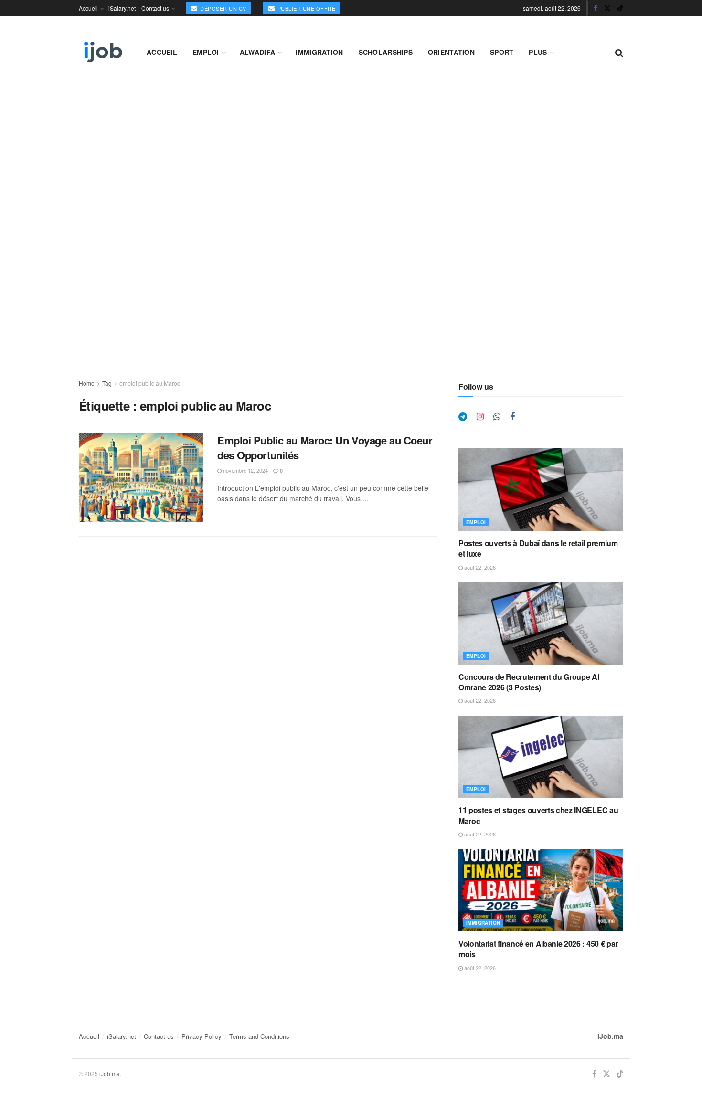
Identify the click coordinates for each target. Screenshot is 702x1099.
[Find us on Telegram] (462, 417)
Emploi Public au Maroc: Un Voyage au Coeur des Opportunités (325, 448)
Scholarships (386, 52)
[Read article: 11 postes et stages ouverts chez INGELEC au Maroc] (540, 757)
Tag (107, 383)
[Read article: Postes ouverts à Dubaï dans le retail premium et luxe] (540, 489)
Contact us (155, 8)
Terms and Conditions (259, 1036)
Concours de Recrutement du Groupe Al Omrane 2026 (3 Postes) (528, 682)
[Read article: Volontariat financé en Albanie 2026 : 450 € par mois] (540, 890)
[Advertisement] (351, 154)
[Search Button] (619, 52)
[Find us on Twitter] (607, 8)
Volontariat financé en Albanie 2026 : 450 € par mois (538, 949)
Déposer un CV (222, 8)
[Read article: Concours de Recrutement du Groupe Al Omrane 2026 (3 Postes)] (540, 623)
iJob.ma (610, 1036)
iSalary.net (122, 8)
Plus (538, 52)
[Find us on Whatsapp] (496, 417)
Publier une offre (305, 8)
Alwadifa (257, 52)
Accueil (88, 8)
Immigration (319, 52)
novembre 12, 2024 (245, 470)
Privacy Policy (201, 1036)
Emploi (205, 52)
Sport (501, 52)
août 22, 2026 (479, 567)
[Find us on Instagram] (480, 417)
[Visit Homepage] (102, 52)
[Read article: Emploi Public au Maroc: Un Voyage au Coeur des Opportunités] (141, 477)
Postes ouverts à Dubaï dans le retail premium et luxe (538, 548)
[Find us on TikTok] (620, 8)
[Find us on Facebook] (595, 8)
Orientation (451, 52)
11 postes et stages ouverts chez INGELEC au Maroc (538, 815)
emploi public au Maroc (149, 383)
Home (87, 383)
